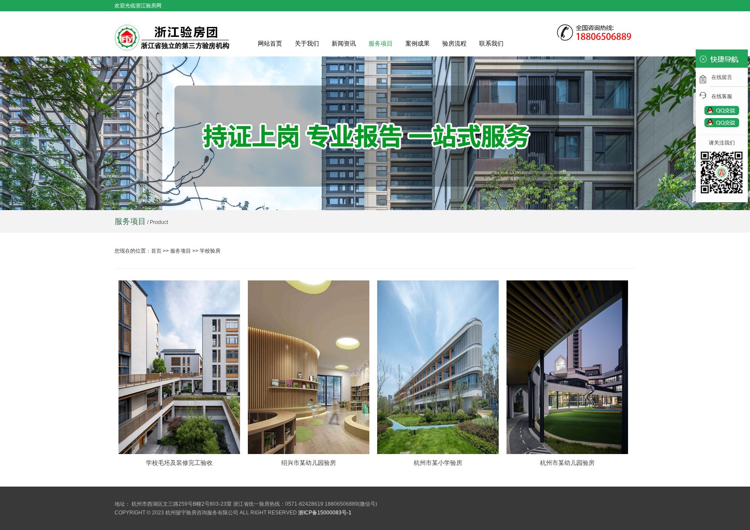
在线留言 (721, 77)
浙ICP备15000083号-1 (325, 513)
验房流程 (454, 43)
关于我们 (307, 43)
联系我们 (491, 43)
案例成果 (417, 43)
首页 (156, 251)
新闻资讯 (344, 43)
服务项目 (380, 43)
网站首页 (270, 43)
